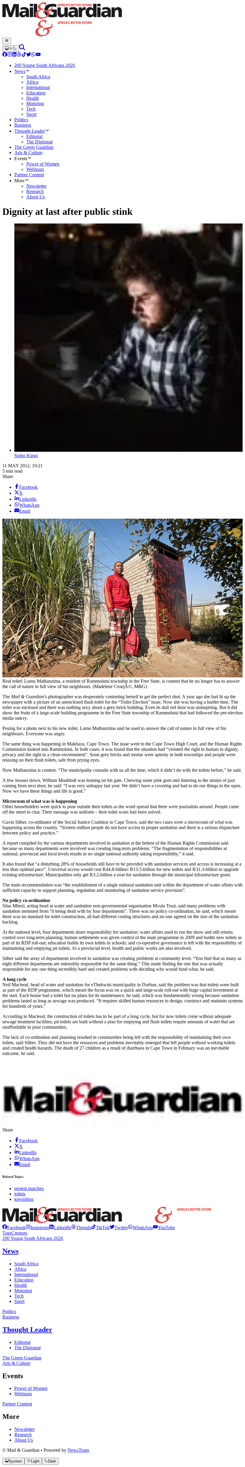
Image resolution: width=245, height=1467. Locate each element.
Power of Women (31, 1388)
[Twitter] (28, 55)
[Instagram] (9, 55)
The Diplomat (27, 1347)
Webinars (23, 1393)
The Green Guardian (22, 1357)
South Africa (26, 1263)
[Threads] (19, 55)
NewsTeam (78, 1450)
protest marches (29, 1188)
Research (23, 1434)
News (10, 1251)
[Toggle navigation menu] (6, 41)
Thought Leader (27, 1329)
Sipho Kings (26, 455)
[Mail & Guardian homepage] (122, 20)
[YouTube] (38, 55)
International (26, 1274)
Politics (9, 1311)
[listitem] (14, 1227)
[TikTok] (24, 55)
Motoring (23, 1290)
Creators (19, 1232)
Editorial (22, 1342)
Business (10, 1316)
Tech (19, 1295)
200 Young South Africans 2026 (32, 1238)
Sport (19, 1301)
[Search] (22, 48)
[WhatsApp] (33, 55)
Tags (6, 1232)
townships (23, 1199)
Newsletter (24, 1429)
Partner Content (17, 1403)
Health (20, 1285)
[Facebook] (4, 55)
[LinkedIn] (14, 55)
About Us (23, 1440)
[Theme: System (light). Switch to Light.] (10, 48)
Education (23, 1279)
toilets (19, 1193)
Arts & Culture (16, 1363)
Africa (20, 1269)
